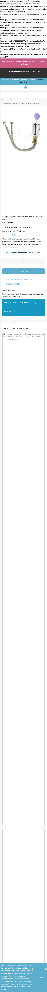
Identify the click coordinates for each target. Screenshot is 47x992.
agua (31, 294)
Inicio (4, 100)
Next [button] (44, 160)
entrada (37, 294)
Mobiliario (11, 100)
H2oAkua (11, 290)
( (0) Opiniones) (16, 235)
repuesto (12, 296)
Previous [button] (2, 160)
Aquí (31, 978)
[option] (23, 160)
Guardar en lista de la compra (18, 280)
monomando (15, 294)
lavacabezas (24, 294)
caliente (5, 296)
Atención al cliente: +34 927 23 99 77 (24, 71)
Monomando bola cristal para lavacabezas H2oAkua (21, 103)
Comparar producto (14, 284)
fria (42, 294)
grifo (18, 296)
